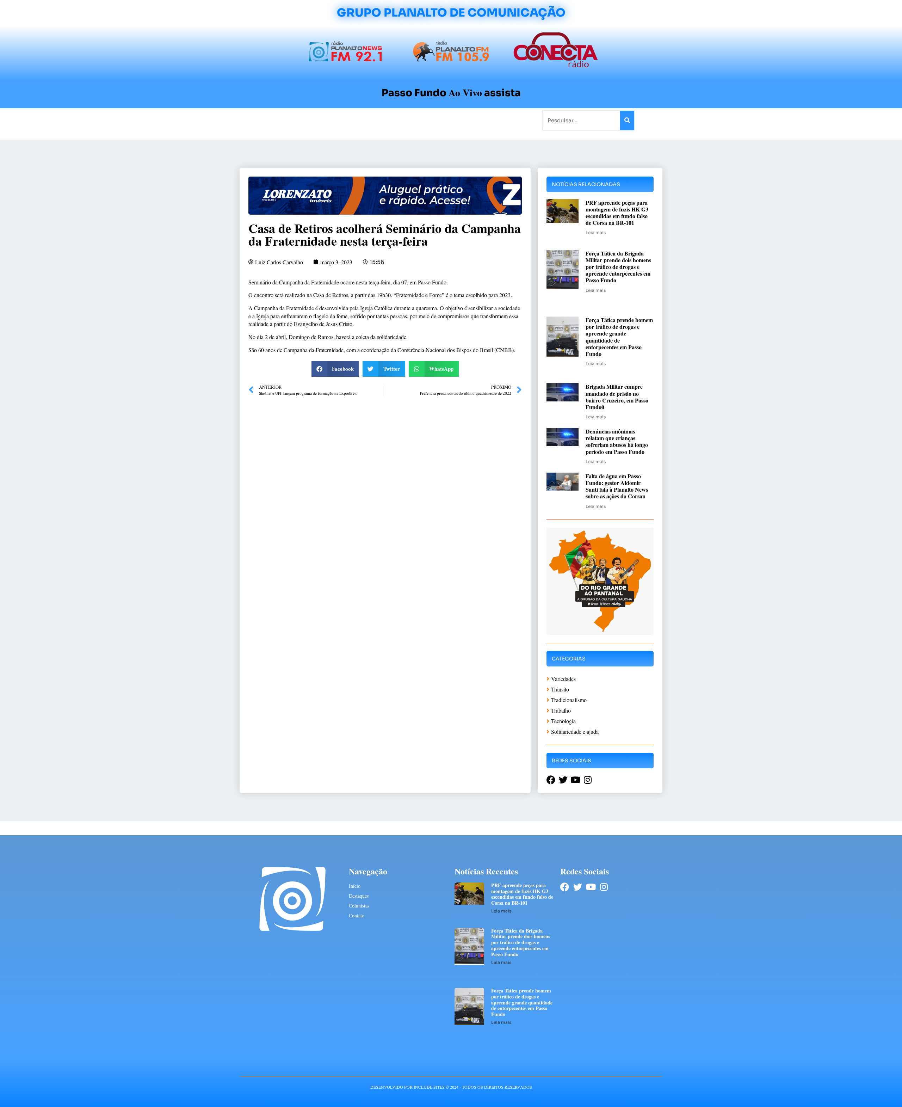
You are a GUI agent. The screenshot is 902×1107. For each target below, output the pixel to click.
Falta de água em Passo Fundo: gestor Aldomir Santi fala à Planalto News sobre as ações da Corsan (617, 486)
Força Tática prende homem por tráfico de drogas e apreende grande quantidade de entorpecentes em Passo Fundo (619, 337)
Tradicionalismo (355, 120)
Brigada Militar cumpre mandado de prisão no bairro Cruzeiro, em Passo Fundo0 (617, 396)
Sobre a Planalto (436, 120)
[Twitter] (577, 886)
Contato (474, 120)
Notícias (293, 120)
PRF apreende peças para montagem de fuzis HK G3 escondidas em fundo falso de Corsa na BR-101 (617, 212)
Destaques (359, 895)
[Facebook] (564, 886)
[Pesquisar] (627, 120)
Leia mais (596, 232)
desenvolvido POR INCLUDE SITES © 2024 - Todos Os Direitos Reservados (451, 1087)
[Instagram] (603, 886)
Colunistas (396, 120)
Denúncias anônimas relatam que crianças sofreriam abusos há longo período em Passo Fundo (617, 441)
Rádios (319, 120)
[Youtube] (590, 886)
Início (269, 120)
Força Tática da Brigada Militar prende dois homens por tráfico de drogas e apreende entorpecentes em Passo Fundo (618, 266)
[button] (335, 369)
